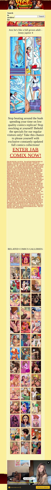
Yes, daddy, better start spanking (25, 165)
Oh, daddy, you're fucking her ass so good (17, 203)
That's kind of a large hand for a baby (30, 188)
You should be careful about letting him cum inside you (24, 174)
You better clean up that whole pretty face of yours (23, 183)
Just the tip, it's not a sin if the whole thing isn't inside (21, 168)
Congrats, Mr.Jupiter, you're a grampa (16, 191)
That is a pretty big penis (13, 172)
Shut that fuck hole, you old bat (15, 161)
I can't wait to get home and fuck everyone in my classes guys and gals (24, 198)
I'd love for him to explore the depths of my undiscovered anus (25, 194)
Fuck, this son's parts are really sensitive (30, 172)
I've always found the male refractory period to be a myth (23, 193)
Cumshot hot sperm (34, 203)
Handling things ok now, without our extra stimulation (20, 173)
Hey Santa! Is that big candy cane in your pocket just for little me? (25, 192)
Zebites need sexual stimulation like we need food (25, 183)
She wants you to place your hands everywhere (29, 196)
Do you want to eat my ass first (28, 205)
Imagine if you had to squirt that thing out (24, 187)
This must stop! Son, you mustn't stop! (31, 190)
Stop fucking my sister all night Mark (22, 162)
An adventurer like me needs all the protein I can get (30, 202)
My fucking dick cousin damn (27, 164)
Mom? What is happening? (33, 191)
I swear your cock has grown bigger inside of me (29, 177)
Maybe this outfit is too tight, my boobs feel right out (24, 168)
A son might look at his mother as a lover (26, 206)
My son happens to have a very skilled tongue (25, 180)
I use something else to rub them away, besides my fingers (28, 166)
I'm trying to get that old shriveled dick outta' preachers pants (27, 171)
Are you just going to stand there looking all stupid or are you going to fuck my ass (24, 175)
